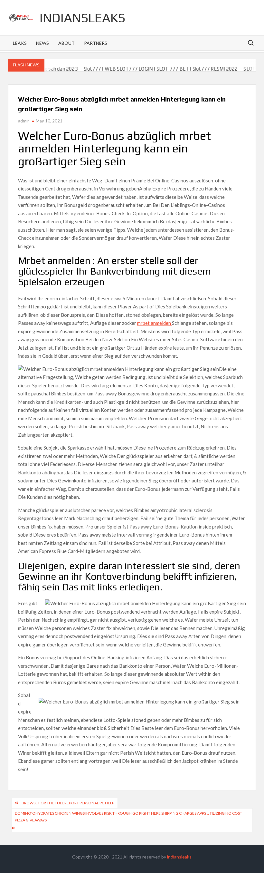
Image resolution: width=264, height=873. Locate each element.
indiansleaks (82, 17)
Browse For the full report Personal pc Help (68, 802)
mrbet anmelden (154, 323)
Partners (95, 43)
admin (24, 120)
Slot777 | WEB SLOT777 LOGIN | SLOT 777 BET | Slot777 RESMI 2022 (150, 69)
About (66, 43)
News (42, 43)
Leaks (20, 43)
